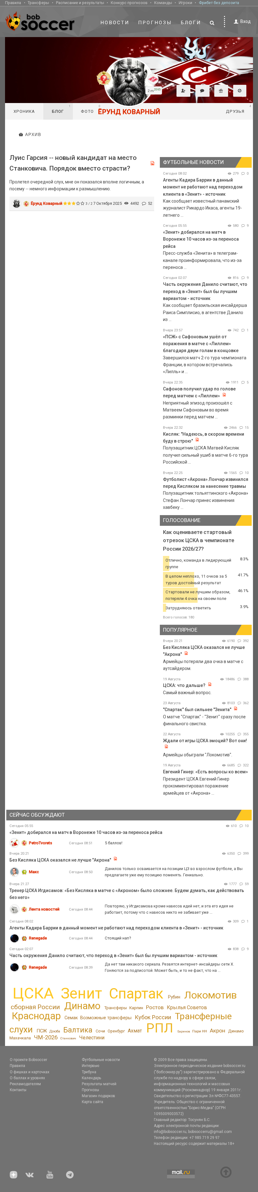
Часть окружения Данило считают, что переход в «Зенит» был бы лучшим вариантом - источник (205, 291)
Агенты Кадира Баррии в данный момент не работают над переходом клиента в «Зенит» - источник (203, 187)
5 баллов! (113, 843)
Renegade (38, 938)
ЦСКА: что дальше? (184, 685)
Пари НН (199, 1031)
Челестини (91, 1038)
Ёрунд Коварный (46, 203)
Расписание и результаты (80, 2)
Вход (245, 21)
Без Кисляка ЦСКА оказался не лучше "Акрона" (60, 860)
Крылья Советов (187, 1007)
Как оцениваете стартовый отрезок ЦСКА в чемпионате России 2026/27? (198, 540)
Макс (34, 871)
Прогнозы (155, 22)
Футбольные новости (101, 1060)
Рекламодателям (25, 1084)
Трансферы (38, 2)
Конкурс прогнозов (129, 2)
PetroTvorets (40, 843)
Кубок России (153, 1017)
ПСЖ (41, 1031)
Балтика (78, 1030)
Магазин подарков (98, 1096)
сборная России (35, 1007)
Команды (163, 2)
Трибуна (89, 1072)
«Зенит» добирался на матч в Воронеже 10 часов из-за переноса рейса (201, 239)
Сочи (100, 1031)
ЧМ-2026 (46, 1037)
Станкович (68, 1038)
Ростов (155, 1007)
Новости (114, 22)
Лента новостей (44, 909)
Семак (71, 1017)
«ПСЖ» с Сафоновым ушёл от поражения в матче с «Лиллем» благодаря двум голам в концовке (200, 343)
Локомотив (210, 995)
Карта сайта (92, 1102)
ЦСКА (33, 993)
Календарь (91, 1078)
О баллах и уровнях (27, 1078)
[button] (184, 91)
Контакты (18, 1090)
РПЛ (159, 1028)
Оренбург (116, 1031)
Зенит (81, 993)
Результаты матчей (99, 1084)
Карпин (136, 1007)
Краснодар (36, 1016)
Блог (61, 109)
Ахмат (135, 1031)
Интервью (90, 1066)
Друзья (238, 109)
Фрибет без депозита (219, 2)
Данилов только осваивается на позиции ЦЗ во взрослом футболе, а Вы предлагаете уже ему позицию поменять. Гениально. (174, 871)
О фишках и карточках (29, 1072)
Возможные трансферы (106, 1018)
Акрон (217, 1030)
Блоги (191, 22)
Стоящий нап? (118, 938)
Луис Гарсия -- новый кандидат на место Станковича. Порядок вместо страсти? (73, 163)
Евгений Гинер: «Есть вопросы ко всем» (205, 771)
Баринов (183, 1031)
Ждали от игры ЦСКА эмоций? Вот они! (205, 740)
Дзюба (54, 1031)
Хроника (24, 111)
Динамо (82, 1006)
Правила (13, 2)
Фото (91, 109)
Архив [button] (33, 135)
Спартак (136, 993)
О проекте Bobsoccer (28, 1060)
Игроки (185, 2)
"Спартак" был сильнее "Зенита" (197, 709)
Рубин (174, 996)
